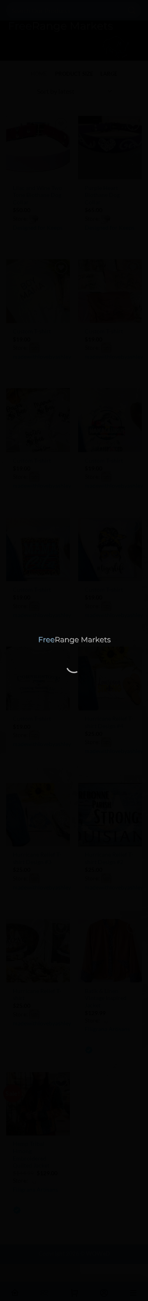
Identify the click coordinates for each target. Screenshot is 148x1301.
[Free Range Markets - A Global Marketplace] (74, 640)
